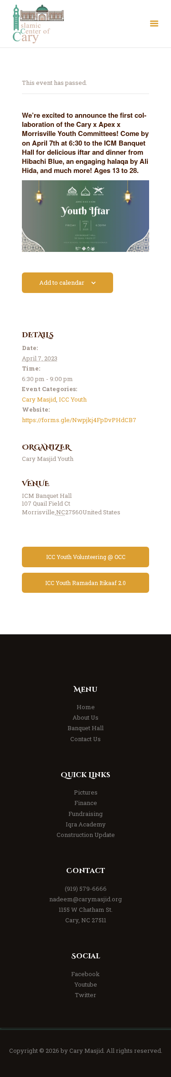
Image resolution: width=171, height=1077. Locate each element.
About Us (85, 717)
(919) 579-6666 (86, 888)
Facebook (85, 974)
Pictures (86, 792)
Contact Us (85, 739)
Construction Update (86, 835)
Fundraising (85, 814)
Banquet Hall (85, 728)
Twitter (85, 995)
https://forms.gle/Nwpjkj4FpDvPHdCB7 (79, 420)
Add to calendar (61, 282)
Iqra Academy (86, 824)
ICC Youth (73, 399)
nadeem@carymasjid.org (85, 899)
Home (86, 707)
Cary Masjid (39, 399)
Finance (85, 803)
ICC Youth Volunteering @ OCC (85, 556)
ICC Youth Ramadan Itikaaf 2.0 (85, 582)
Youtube (85, 984)
